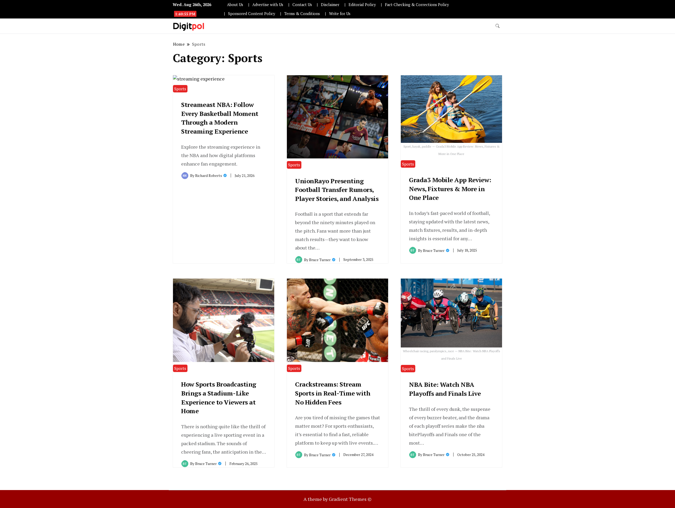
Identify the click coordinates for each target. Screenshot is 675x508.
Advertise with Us (267, 4)
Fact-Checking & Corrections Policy (417, 4)
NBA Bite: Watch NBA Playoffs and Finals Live (445, 389)
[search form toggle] (497, 26)
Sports (180, 88)
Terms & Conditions (302, 13)
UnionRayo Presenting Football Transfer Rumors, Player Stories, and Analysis (336, 190)
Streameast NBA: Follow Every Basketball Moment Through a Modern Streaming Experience (219, 117)
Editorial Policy (362, 4)
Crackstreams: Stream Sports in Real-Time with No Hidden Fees (332, 393)
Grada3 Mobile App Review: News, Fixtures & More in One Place (450, 189)
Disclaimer (330, 4)
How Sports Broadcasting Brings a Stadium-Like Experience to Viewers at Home (218, 397)
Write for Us (339, 13)
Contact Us (302, 4)
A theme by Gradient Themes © (337, 499)
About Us (235, 4)
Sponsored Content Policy (251, 13)
